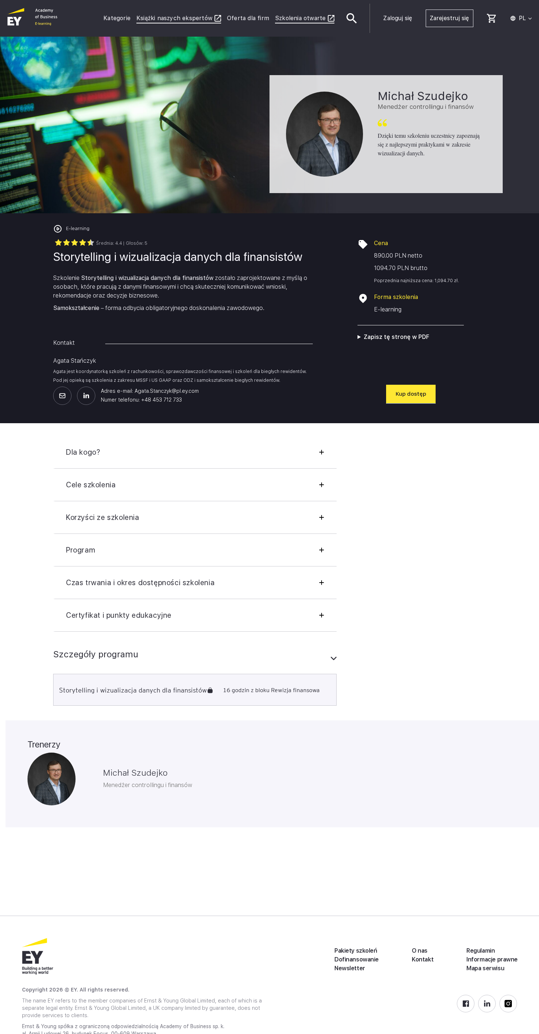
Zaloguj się (397, 18)
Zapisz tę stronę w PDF (396, 336)
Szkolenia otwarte (300, 18)
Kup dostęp (411, 394)
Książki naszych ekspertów (174, 18)
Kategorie (117, 18)
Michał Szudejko (135, 772)
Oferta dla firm (248, 18)
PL (522, 18)
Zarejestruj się (449, 18)
